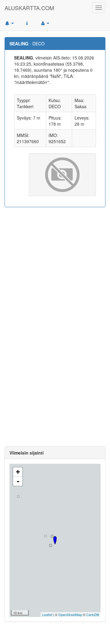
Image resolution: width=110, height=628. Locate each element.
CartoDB (92, 614)
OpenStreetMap (70, 614)
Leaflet (47, 614)
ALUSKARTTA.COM (29, 8)
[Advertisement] (55, 268)
